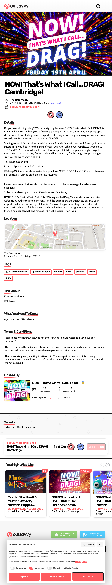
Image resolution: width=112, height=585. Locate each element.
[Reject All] (100, 544)
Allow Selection (56, 576)
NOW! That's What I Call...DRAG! (56, 383)
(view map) (55, 103)
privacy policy (81, 561)
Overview (90, 544)
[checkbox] (17, 568)
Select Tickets (96, 446)
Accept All (88, 576)
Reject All (24, 576)
